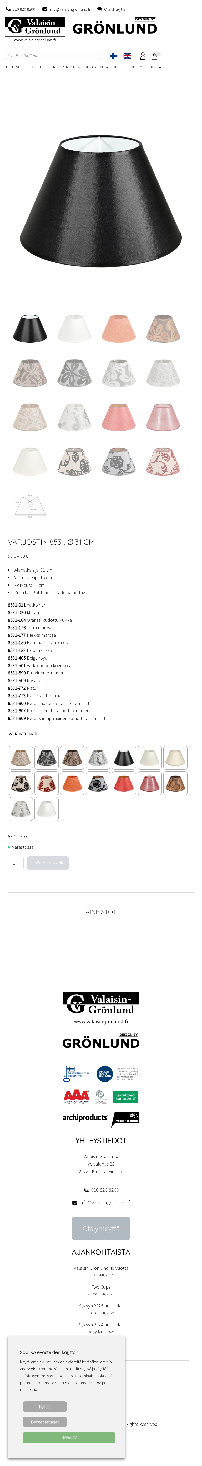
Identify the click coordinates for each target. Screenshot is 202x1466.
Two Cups (101, 1287)
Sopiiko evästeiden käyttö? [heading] (49, 1352)
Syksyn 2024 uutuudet (101, 1325)
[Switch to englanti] (127, 56)
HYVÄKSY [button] (69, 1437)
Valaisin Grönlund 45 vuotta (101, 1268)
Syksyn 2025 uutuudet (101, 1306)
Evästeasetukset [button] (45, 1422)
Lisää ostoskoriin (48, 863)
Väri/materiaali (23, 733)
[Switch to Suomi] (113, 56)
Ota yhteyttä (114, 9)
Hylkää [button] (44, 1406)
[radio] (21, 757)
